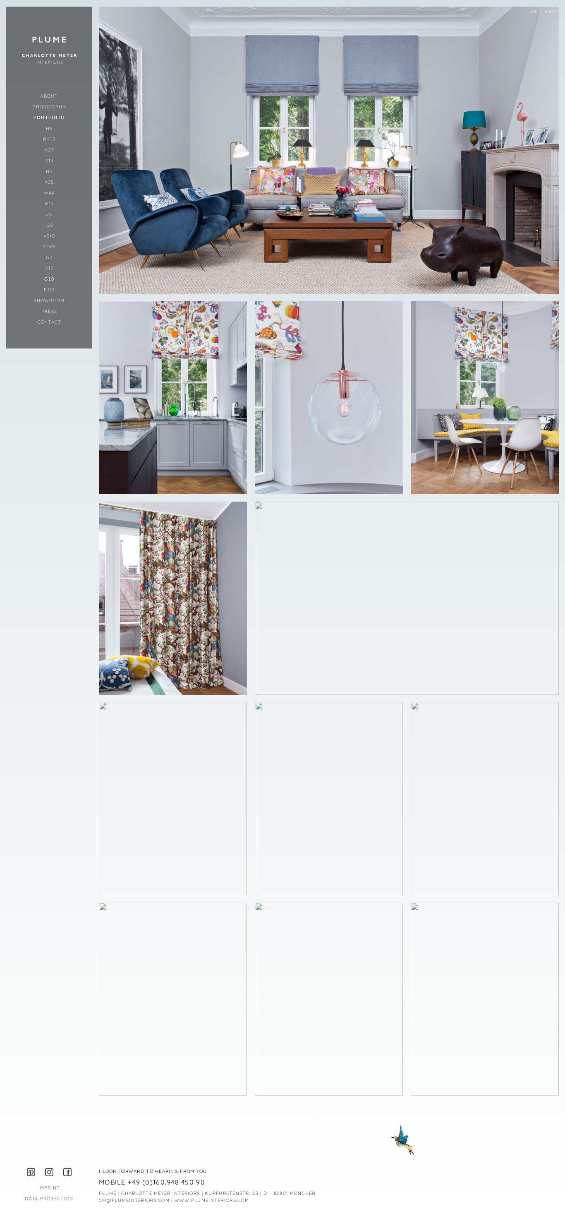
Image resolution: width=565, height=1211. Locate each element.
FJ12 (49, 290)
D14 (49, 160)
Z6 (49, 214)
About (49, 96)
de (534, 11)
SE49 (49, 247)
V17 (49, 268)
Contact (49, 322)
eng (550, 11)
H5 (49, 171)
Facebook (67, 1172)
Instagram (49, 1172)
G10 (49, 278)
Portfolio (49, 117)
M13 (49, 204)
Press (49, 311)
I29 (49, 225)
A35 (49, 182)
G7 (49, 257)
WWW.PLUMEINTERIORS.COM (212, 1200)
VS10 (49, 236)
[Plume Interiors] (49, 50)
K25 (49, 150)
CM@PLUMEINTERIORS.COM (134, 1200)
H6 (49, 128)
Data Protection (49, 1198)
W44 (49, 193)
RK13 (49, 139)
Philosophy (49, 107)
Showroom (49, 300)
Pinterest (31, 1172)
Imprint (49, 1188)
